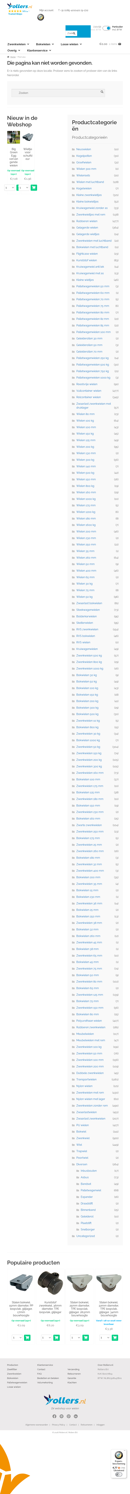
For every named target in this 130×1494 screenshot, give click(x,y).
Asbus (85, 1177)
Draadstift (87, 1203)
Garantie (72, 1378)
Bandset (86, 1184)
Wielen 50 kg (84, 596)
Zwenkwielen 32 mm (89, 864)
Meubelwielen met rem (90, 1040)
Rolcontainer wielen (88, 397)
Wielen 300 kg (85, 459)
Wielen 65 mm (85, 577)
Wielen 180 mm (86, 518)
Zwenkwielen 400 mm (90, 870)
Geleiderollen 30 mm (89, 338)
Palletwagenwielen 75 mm (92, 305)
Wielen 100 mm (86, 427)
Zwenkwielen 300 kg (89, 766)
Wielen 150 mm (86, 479)
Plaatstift (86, 1223)
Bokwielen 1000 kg (88, 740)
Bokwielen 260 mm (88, 936)
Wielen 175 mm (86, 505)
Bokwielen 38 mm (87, 949)
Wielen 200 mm (86, 531)
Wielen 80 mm (85, 414)
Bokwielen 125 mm (88, 792)
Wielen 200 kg (85, 446)
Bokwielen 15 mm (87, 890)
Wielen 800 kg (85, 486)
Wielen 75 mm (85, 590)
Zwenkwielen (16, 44)
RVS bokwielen (85, 636)
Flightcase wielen (87, 253)
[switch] (118, 1474)
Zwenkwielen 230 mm (90, 812)
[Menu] (125, 1451)
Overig (12, 50)
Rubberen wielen (86, 221)
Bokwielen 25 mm (87, 909)
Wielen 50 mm (85, 564)
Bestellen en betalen (48, 1378)
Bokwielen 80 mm (87, 1014)
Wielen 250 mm (86, 544)
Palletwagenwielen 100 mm (93, 332)
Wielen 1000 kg (86, 499)
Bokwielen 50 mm (87, 975)
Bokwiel (81, 1131)
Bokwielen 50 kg (86, 681)
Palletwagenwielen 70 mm (92, 299)
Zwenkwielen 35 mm (89, 883)
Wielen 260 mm (86, 557)
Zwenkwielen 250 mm (90, 831)
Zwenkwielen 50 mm (89, 1053)
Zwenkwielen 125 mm (89, 994)
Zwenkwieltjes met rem (90, 214)
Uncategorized (85, 1236)
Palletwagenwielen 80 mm (92, 312)
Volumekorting (45, 1382)
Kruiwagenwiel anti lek (90, 266)
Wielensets (83, 175)
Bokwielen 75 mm (87, 1001)
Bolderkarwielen (86, 616)
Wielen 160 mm (86, 492)
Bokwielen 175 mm (88, 838)
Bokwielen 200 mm (88, 877)
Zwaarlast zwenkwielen (90, 1118)
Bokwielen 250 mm (88, 916)
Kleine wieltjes (85, 279)
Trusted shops (40, 17)
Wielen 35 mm (85, 551)
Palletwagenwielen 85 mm (92, 325)
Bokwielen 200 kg (87, 701)
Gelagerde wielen (87, 227)
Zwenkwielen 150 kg (88, 753)
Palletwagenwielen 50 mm (92, 286)
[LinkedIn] (75, 1417)
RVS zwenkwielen (87, 629)
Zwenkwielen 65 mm (89, 955)
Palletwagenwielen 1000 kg (93, 377)
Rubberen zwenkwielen (90, 1027)
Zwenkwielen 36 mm (89, 903)
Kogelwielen (84, 188)
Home (13, 57)
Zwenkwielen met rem (90, 1092)
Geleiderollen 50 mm (89, 345)
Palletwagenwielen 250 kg (92, 358)
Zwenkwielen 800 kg (89, 662)
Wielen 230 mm (86, 538)
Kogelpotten (84, 155)
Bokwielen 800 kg (87, 727)
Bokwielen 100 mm (88, 779)
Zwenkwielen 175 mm (89, 786)
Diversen (81, 1164)
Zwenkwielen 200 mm (90, 1066)
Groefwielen (83, 162)
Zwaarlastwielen (86, 1112)
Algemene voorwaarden (36, 1425)
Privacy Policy (58, 1425)
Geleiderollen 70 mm (89, 351)
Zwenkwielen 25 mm (89, 844)
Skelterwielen (84, 622)
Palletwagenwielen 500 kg (92, 364)
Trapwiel (81, 1151)
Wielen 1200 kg (85, 512)
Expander (87, 1197)
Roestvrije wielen (86, 384)
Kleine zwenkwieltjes (89, 195)
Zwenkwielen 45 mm (89, 942)
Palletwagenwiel (91, 1190)
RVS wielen (83, 642)
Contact (41, 1369)
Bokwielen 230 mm (88, 896)
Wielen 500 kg (85, 472)
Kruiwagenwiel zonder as (92, 208)
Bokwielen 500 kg (87, 714)
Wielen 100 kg (85, 420)
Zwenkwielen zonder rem (92, 1105)
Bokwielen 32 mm (87, 929)
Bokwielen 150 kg (87, 694)
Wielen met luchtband (90, 182)
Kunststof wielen (86, 260)
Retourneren (74, 1373)
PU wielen (82, 1125)
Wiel (79, 1144)
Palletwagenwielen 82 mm (92, 318)
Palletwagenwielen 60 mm (93, 292)
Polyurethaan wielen (89, 1020)
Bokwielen (43, 44)
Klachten (72, 1382)
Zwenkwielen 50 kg (88, 746)
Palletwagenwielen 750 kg (92, 371)
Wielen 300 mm (86, 168)
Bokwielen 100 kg (87, 688)
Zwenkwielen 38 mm (89, 922)
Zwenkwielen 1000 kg (89, 668)
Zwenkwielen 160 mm (90, 772)
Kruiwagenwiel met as (90, 273)
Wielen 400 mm (86, 570)
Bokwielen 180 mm (88, 857)
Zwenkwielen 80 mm (89, 981)
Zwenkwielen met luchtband (94, 240)
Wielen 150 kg (85, 433)
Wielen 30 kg (84, 583)
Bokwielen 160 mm (88, 818)
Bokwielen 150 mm (88, 805)
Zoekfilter (12, 1369)
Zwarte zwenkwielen (89, 825)
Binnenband (88, 1210)
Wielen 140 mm (86, 466)
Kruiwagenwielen (87, 649)
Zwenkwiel (83, 1138)
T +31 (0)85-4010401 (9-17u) (73, 10)
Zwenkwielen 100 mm (90, 1059)
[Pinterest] (68, 1417)
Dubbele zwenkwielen (90, 1073)
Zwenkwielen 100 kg (89, 1046)
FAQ (39, 1373)
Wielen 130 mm (86, 453)
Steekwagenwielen (88, 609)
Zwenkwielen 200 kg (89, 759)
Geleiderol (87, 1216)
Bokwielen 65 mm (87, 988)
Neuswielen (83, 149)
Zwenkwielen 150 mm (89, 1007)
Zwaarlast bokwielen (89, 603)
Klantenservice (37, 50)
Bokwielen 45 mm (87, 962)
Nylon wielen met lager (90, 1099)
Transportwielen (86, 1079)
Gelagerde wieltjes (87, 234)
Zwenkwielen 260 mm (90, 851)
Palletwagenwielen (17, 1382)
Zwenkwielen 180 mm (89, 799)
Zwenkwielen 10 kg (88, 720)
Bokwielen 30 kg (86, 675)
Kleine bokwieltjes (87, 201)
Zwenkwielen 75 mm (89, 968)
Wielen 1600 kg (86, 525)
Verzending (73, 1369)
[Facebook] (54, 1417)
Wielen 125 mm (85, 440)
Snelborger (88, 1229)
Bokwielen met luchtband (92, 247)
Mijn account (46, 10)
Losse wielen (69, 44)
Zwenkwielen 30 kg (88, 733)
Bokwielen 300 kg (87, 707)
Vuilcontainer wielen (88, 390)
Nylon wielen (84, 1086)
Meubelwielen (85, 1033)
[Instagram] (61, 1417)
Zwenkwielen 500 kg (89, 655)
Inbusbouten (89, 1170)
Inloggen (100, 1425)
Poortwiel (82, 1157)
